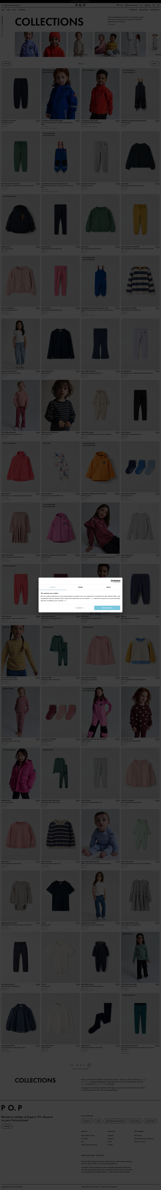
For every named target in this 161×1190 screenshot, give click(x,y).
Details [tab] (80, 587)
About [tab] (108, 587)
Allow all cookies (107, 608)
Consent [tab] (52, 587)
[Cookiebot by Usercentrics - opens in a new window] (112, 581)
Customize (79, 608)
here (91, 598)
